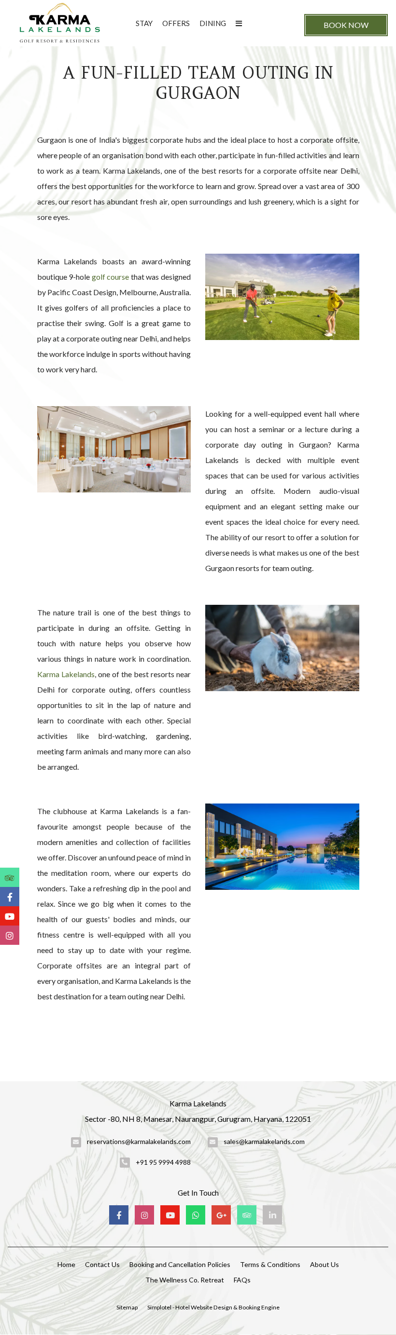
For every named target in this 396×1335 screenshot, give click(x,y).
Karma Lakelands (66, 674)
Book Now (346, 24)
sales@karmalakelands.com (264, 1141)
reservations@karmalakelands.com (139, 1141)
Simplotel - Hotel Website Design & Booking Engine (213, 1307)
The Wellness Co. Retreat (184, 1280)
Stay (144, 23)
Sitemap (127, 1307)
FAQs (242, 1280)
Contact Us (102, 1264)
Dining (212, 23)
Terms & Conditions (270, 1264)
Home (66, 1264)
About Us (324, 1264)
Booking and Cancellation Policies (179, 1264)
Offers (176, 23)
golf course (110, 276)
